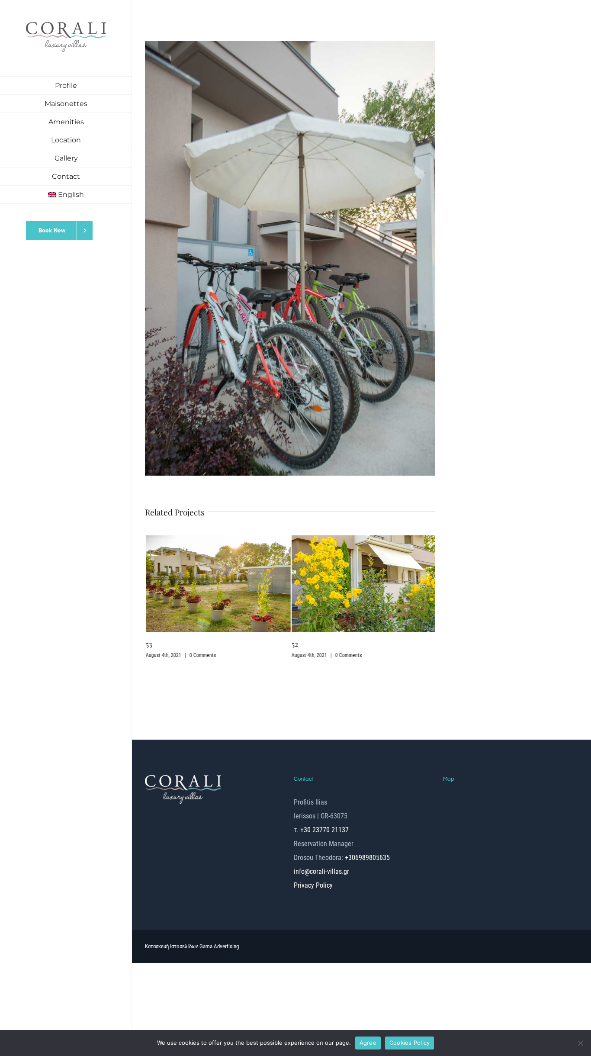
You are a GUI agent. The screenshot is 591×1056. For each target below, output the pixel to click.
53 (148, 644)
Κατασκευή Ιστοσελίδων (172, 895)
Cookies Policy (409, 1042)
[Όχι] (580, 1043)
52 (294, 644)
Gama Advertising (219, 895)
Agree (368, 1042)
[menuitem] (66, 195)
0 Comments (202, 655)
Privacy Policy (313, 834)
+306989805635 (366, 806)
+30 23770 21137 (324, 779)
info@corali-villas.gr (321, 820)
